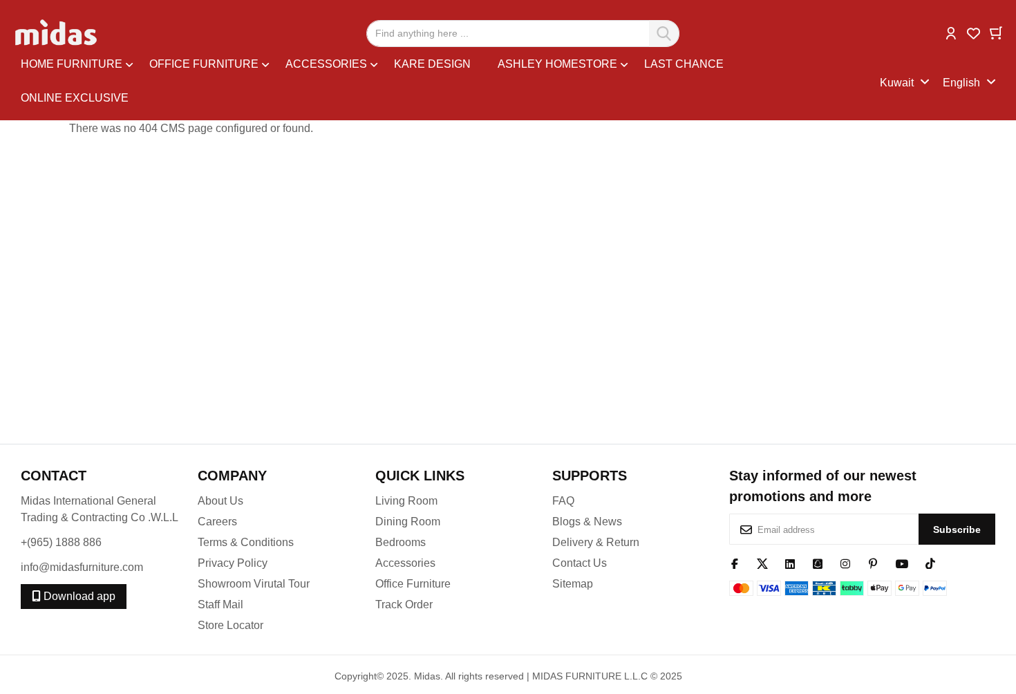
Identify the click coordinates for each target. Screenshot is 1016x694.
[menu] (450, 83)
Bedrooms (400, 542)
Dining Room (407, 521)
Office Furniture (413, 584)
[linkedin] (790, 562)
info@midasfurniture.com (82, 567)
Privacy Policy (232, 563)
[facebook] (734, 562)
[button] (951, 32)
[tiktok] (930, 562)
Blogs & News (587, 521)
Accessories (405, 563)
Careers (217, 521)
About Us (220, 501)
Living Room (406, 501)
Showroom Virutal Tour (254, 584)
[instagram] (845, 562)
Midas (427, 676)
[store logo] (57, 33)
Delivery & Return (595, 542)
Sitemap (572, 584)
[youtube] (901, 562)
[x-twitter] (762, 562)
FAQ (563, 501)
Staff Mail (220, 604)
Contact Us (579, 563)
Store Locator (230, 625)
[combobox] (522, 33)
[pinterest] (872, 562)
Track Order (404, 604)
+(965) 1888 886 (61, 542)
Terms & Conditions (246, 542)
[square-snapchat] (817, 562)
